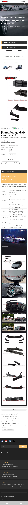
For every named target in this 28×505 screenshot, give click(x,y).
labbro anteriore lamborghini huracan (10, 423)
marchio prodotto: (5, 147)
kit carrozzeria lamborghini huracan (9, 414)
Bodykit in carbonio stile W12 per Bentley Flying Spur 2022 (8, 66)
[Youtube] (6, 441)
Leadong (8, 499)
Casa (5, 3)
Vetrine (14, 3)
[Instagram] (10, 441)
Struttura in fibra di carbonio (9, 176)
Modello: (3, 145)
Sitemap (12, 499)
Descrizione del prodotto (8, 171)
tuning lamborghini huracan (8, 429)
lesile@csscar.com (9, 464)
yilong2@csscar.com (9, 474)
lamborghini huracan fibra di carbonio (10, 418)
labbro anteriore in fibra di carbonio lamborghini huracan (12, 426)
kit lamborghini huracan (7, 421)
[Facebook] (2, 441)
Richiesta (9, 159)
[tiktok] (14, 441)
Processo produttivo (7, 179)
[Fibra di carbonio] (11, 150)
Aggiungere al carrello (9, 163)
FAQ (3, 182)
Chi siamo (4, 174)
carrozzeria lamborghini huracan (9, 416)
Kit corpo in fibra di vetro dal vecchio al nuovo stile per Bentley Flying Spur (19, 66)
